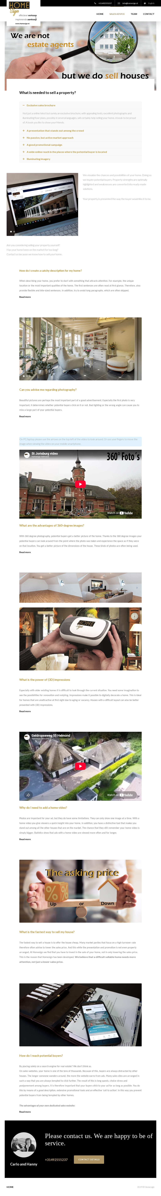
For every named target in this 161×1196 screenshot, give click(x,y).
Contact (148, 14)
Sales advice (117, 14)
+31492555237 (105, 3)
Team (134, 14)
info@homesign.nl (130, 3)
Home (100, 14)
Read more (25, 297)
